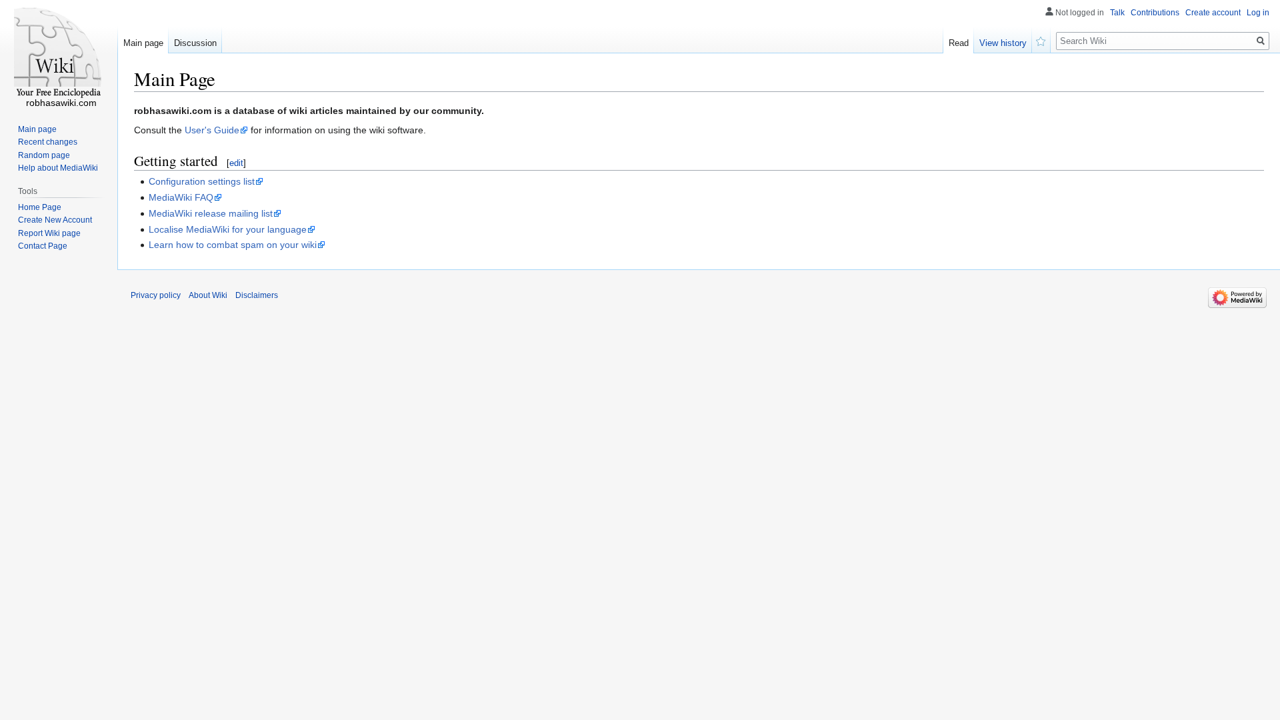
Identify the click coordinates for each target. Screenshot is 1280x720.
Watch (1041, 40)
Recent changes (47, 142)
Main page (143, 43)
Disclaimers (256, 295)
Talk (1117, 12)
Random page (44, 155)
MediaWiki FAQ (181, 197)
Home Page (39, 207)
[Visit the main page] (58, 53)
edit (236, 163)
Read (959, 43)
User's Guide (212, 130)
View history (1003, 43)
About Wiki (208, 295)
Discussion (195, 43)
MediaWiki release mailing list (211, 213)
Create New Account (55, 220)
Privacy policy (156, 295)
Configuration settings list (202, 181)
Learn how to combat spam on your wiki (233, 244)
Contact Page (42, 246)
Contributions (1155, 12)
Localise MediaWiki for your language (228, 229)
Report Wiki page (49, 233)
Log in (1258, 12)
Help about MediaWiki (58, 168)
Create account (1213, 12)
